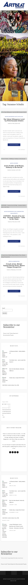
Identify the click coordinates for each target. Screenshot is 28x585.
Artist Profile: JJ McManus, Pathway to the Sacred (14, 166)
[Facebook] (2, 573)
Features (16, 163)
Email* (3, 308)
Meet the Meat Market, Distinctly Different (14, 25)
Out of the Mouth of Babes (14, 72)
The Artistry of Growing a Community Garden (14, 48)
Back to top (13, 580)
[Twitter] (8, 573)
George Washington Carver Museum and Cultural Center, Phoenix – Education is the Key (16, 526)
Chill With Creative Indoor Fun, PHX (10, 385)
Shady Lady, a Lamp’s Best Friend (16, 377)
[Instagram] (14, 573)
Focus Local (20, 116)
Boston (6, 116)
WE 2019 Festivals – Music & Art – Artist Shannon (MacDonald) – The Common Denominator (14, 92)
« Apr (3, 417)
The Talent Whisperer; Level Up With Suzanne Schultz (14, 120)
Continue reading (14, 144)
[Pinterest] (19, 573)
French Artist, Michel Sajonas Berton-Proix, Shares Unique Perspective (14, 265)
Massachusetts (14, 213)
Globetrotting (20, 211)
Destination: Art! (13, 116)
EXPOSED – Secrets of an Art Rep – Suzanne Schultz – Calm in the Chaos (14, 217)
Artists (11, 163)
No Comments (22, 149)
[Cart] (25, 573)
